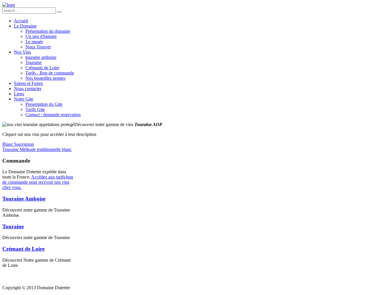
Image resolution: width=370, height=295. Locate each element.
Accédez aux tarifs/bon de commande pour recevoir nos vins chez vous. (37, 182)
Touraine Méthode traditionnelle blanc (37, 149)
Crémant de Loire (23, 249)
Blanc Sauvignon (18, 144)
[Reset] (59, 12)
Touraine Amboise (23, 199)
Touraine (13, 226)
